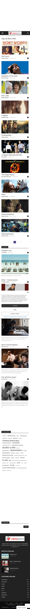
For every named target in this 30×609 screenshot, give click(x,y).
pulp (25, 462)
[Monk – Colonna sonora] (5, 563)
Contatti (16, 603)
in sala (5, 460)
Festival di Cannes (7, 455)
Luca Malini (4, 252)
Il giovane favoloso (14, 568)
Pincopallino (4, 156)
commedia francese (6, 445)
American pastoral (7, 214)
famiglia (25, 450)
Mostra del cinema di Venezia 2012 (19, 460)
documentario (5, 450)
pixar (22, 462)
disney (18, 448)
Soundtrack (5, 465)
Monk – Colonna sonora (9, 280)
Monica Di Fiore (4, 346)
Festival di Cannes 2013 (19, 455)
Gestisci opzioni (15, 313)
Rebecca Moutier (5, 97)
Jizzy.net (9, 607)
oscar (18, 462)
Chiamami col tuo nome (9, 76)
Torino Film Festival (8, 467)
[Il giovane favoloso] (15, 326)
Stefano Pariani (4, 58)
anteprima (4, 438)
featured (17, 453)
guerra (12, 457)
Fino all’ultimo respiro (8, 377)
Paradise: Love (6, 250)
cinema (20, 438)
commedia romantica (17, 445)
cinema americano (10, 440)
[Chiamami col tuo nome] (15, 67)
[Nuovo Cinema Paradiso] (15, 358)
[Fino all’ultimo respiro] (15, 390)
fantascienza (6, 453)
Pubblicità (21, 603)
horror (22, 457)
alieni (17, 435)
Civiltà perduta (6, 135)
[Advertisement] (15, 15)
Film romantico (6, 458)
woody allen (8, 470)
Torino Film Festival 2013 (21, 468)
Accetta (15, 305)
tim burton (18, 465)
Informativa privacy (12, 604)
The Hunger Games (7, 175)
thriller (12, 465)
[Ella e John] (15, 87)
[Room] (15, 186)
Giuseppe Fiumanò (5, 281)
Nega (15, 309)
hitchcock (17, 457)
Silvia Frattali (4, 379)
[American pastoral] (15, 205)
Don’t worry (5, 56)
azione (15, 438)
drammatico (16, 450)
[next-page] (21, 242)
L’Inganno (4, 115)
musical (4, 463)
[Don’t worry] (15, 47)
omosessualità (12, 462)
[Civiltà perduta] (15, 126)
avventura (10, 438)
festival (21, 453)
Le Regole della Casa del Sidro (11, 155)
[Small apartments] (15, 225)
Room (3, 194)
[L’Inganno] (15, 107)
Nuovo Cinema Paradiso (9, 345)
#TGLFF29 (4, 435)
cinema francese (6, 443)
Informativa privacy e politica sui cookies (18, 316)
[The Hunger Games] (15, 166)
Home (2, 36)
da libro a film (9, 447)
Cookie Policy (6, 316)
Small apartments (7, 234)
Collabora (11, 603)
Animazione (23, 435)
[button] (28, 292)
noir (7, 463)
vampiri (3, 470)
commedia (16, 443)
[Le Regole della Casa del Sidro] (15, 146)
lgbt (10, 460)
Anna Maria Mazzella (6, 176)
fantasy (12, 453)
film (26, 455)
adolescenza (11, 435)
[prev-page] (8, 242)
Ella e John (5, 96)
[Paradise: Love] (15, 264)
